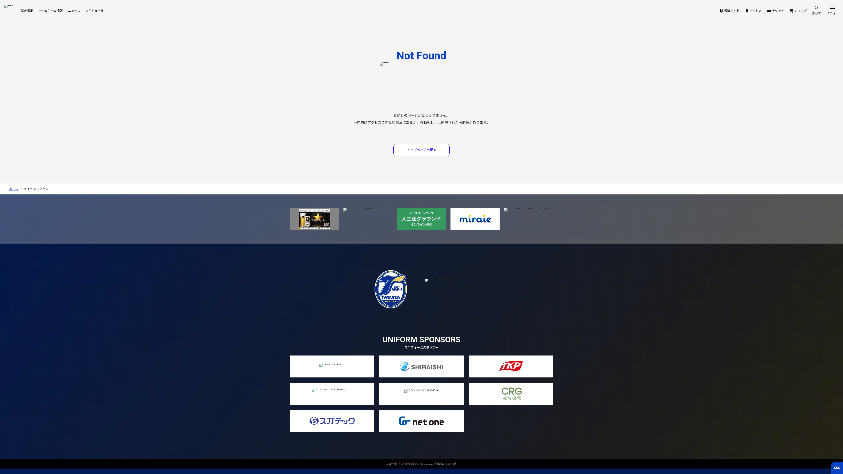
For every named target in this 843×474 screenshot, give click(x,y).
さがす (816, 13)
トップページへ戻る (421, 150)
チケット (778, 11)
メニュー (832, 13)
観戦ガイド (732, 11)
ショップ (800, 11)
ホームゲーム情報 (50, 11)
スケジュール (94, 11)
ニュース (74, 11)
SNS (837, 468)
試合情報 (27, 11)
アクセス (756, 11)
